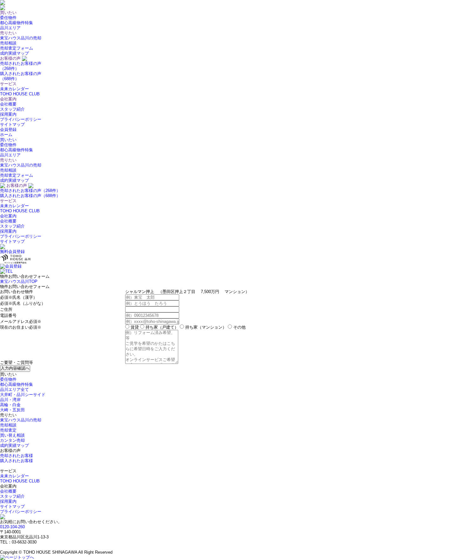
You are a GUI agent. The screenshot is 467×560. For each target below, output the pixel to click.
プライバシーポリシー (20, 119)
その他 (239, 327)
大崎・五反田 (12, 409)
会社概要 (8, 104)
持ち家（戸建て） (161, 327)
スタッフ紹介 (12, 109)
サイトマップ (12, 124)
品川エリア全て (14, 389)
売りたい (8, 160)
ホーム (6, 134)
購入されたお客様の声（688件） (30, 195)
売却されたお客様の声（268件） (30, 190)
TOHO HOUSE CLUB (20, 94)
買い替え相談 (12, 435)
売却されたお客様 (16, 455)
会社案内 (8, 216)
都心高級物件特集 (16, 22)
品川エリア (10, 27)
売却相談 (8, 43)
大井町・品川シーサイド (22, 394)
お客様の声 (16, 185)
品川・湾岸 (10, 399)
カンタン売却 (12, 440)
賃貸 (134, 327)
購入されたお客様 (16, 460)
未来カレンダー (14, 88)
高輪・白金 (10, 404)
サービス (8, 200)
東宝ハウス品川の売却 (20, 38)
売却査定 (8, 430)
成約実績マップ (14, 53)
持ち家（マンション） (205, 327)
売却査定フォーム (16, 48)
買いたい (8, 139)
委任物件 (8, 17)
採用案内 (8, 114)
